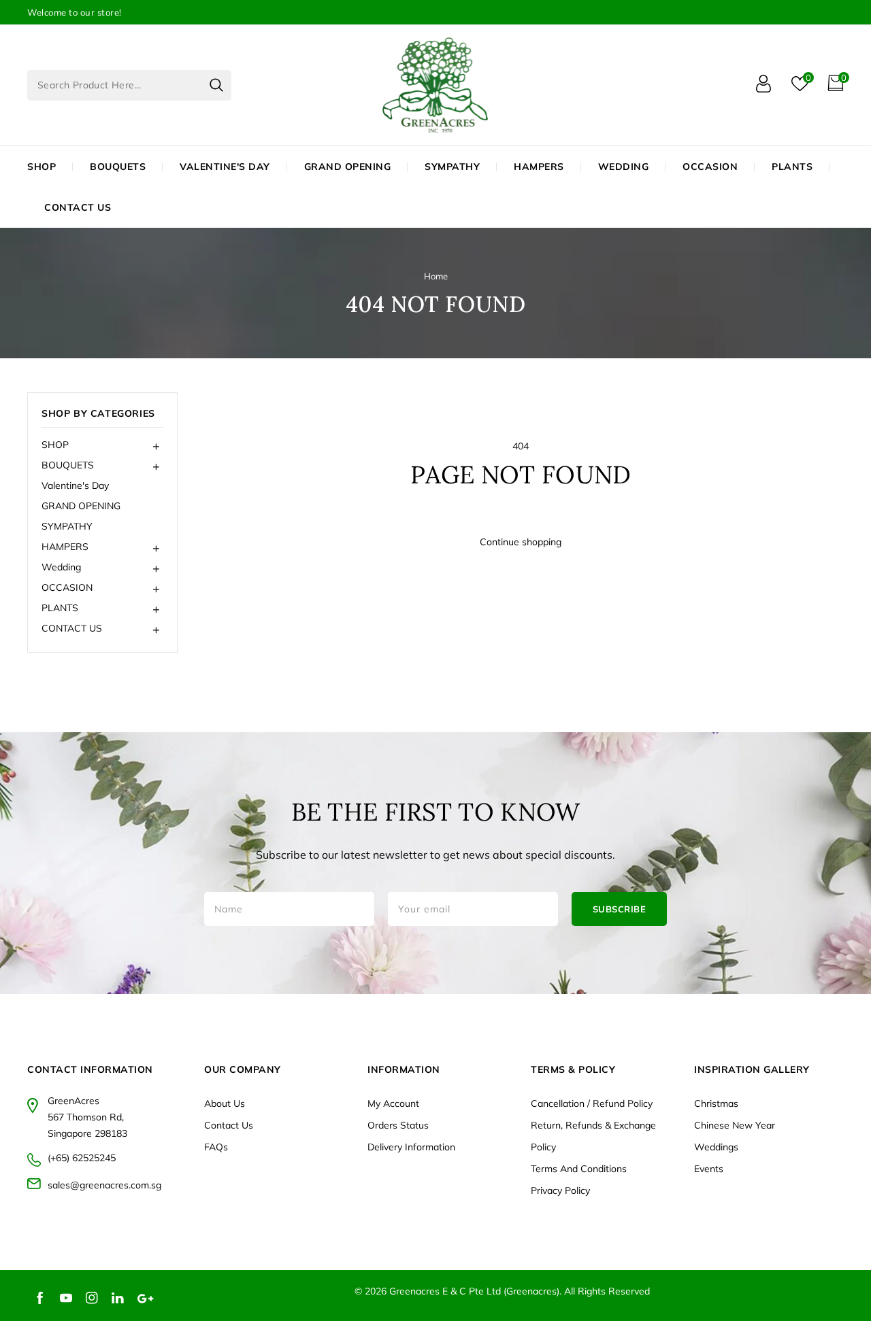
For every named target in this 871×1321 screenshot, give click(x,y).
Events (708, 1169)
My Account (393, 1103)
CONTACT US (77, 207)
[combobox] (129, 85)
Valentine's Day (75, 485)
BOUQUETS (118, 166)
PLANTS (792, 166)
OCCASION (710, 166)
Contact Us (228, 1125)
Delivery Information (411, 1147)
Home (436, 276)
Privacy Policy (560, 1190)
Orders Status (398, 1125)
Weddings (716, 1147)
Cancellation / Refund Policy (592, 1103)
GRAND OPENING (81, 506)
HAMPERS (539, 166)
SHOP (41, 166)
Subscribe (619, 909)
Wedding (623, 166)
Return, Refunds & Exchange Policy (593, 1136)
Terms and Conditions (579, 1169)
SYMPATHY (67, 526)
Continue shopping (520, 542)
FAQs (216, 1147)
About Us (224, 1103)
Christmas (716, 1103)
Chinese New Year (734, 1125)
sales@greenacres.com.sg (104, 1185)
